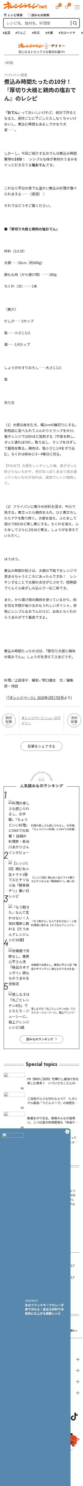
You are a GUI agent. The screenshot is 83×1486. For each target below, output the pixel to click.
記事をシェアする (41, 746)
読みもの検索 (40, 15)
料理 (10, 62)
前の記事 (9, 719)
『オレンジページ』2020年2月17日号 (36, 697)
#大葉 (46, 32)
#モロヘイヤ (64, 32)
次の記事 (74, 719)
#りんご (18, 32)
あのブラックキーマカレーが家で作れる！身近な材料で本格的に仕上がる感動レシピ (44, 1309)
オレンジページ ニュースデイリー (41, 720)
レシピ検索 (15, 15)
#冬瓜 (33, 32)
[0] (57, 7)
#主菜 (4, 32)
